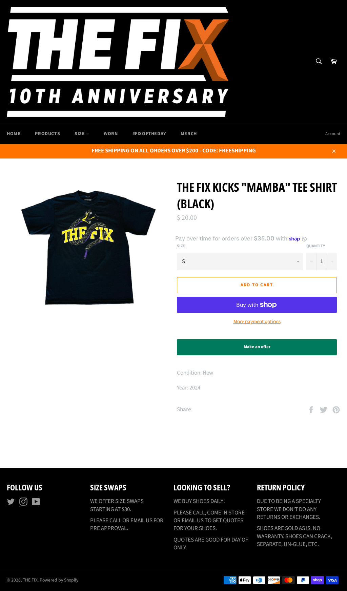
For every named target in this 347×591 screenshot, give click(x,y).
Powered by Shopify (59, 580)
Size (80, 133)
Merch (189, 133)
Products (47, 133)
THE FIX (30, 580)
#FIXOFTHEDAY (149, 133)
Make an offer (263, 349)
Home (13, 133)
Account (332, 134)
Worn (111, 133)
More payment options (257, 321)
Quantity (315, 246)
